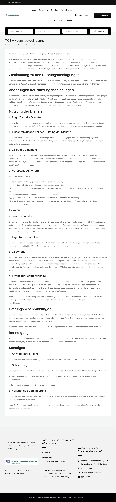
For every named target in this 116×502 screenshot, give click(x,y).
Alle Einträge (52, 10)
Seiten (41, 10)
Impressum (46, 453)
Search (100, 31)
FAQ (18, 442)
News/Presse (66, 10)
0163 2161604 (86, 468)
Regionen (18, 449)
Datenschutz (47, 457)
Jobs (60, 20)
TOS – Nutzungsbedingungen (53, 461)
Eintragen (104, 15)
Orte (53, 20)
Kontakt (69, 20)
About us (11, 442)
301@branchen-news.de (18, 2)
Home (33, 10)
